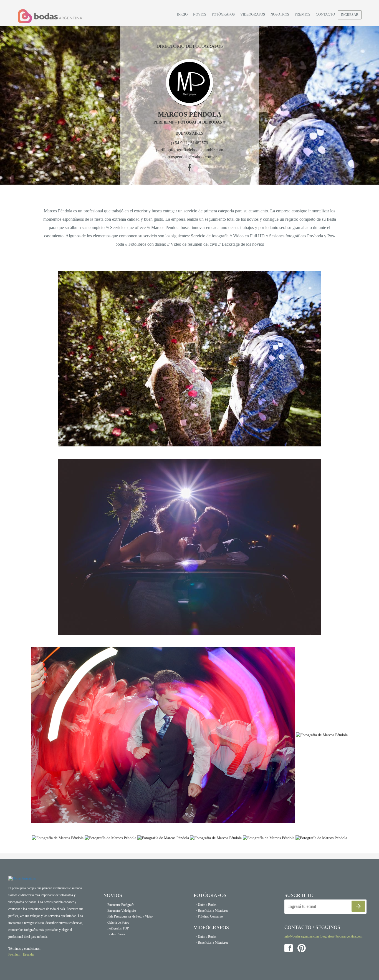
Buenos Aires (189, 133)
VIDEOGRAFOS (252, 14)
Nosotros (280, 14)
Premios (302, 14)
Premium (14, 954)
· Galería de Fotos (117, 922)
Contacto (325, 14)
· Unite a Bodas (206, 905)
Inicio (182, 14)
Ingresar (349, 14)
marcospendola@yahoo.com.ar (189, 156)
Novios (199, 14)
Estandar (28, 954)
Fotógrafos (223, 14)
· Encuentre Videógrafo (120, 911)
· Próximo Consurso (209, 916)
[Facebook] (189, 167)
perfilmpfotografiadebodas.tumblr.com (189, 149)
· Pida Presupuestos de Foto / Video (129, 916)
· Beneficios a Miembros (212, 911)
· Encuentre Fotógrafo (119, 905)
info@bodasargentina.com (301, 936)
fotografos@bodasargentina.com (341, 936)
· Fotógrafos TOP (117, 928)
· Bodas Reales (115, 934)
